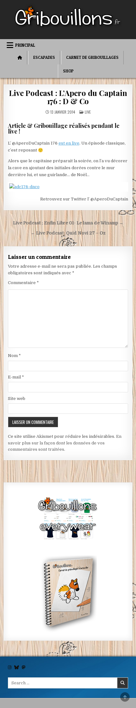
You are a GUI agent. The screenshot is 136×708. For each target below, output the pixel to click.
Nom (14, 355)
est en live (69, 143)
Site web (16, 398)
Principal (25, 45)
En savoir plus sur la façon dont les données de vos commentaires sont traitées (64, 443)
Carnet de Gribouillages (92, 57)
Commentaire (23, 282)
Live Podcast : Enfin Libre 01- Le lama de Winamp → (68, 223)
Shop (68, 71)
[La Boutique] (68, 519)
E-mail (16, 377)
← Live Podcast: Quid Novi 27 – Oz (68, 233)
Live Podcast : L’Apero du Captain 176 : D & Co (68, 97)
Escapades (44, 57)
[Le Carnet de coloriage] (68, 595)
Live (88, 112)
